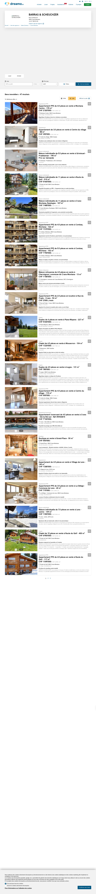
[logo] (14, 3)
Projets (52, 4)
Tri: (5, 99)
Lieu (8, 81)
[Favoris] (80, 1)
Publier (88, 4)
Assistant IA (60, 4)
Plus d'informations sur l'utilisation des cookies (18, 888)
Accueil (6, 25)
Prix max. (46, 81)
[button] (8, 113)
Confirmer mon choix (84, 887)
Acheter (39, 4)
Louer (46, 4)
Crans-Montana (34, 25)
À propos (78, 4)
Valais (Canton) (24, 25)
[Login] (82, 1)
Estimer (71, 4)
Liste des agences (14, 25)
